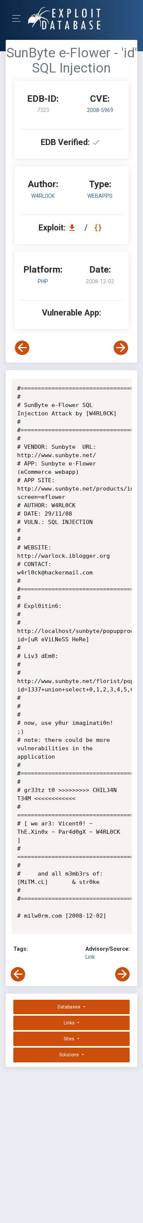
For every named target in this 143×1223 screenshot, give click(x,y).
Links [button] (70, 1023)
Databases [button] (70, 1007)
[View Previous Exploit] (22, 348)
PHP (43, 281)
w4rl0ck (43, 196)
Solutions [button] (69, 1054)
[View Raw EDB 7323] (98, 227)
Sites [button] (70, 1039)
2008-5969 (100, 110)
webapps (99, 196)
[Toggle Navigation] (19, 18)
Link (90, 957)
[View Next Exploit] (121, 348)
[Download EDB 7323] (73, 227)
